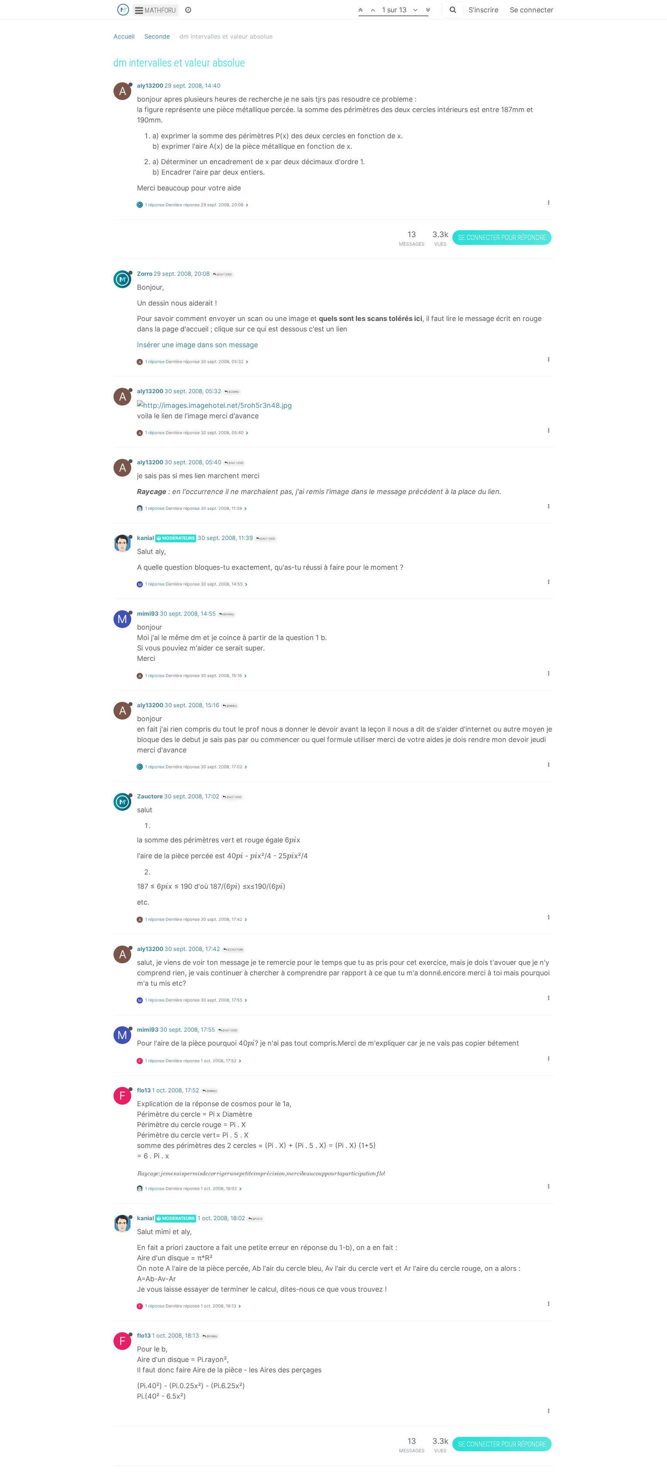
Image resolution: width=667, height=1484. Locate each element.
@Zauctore (235, 949)
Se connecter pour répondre (502, 237)
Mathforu (159, 10)
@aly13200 (224, 274)
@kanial (228, 614)
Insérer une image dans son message (197, 345)
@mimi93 (231, 706)
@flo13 (257, 1219)
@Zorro (233, 392)
